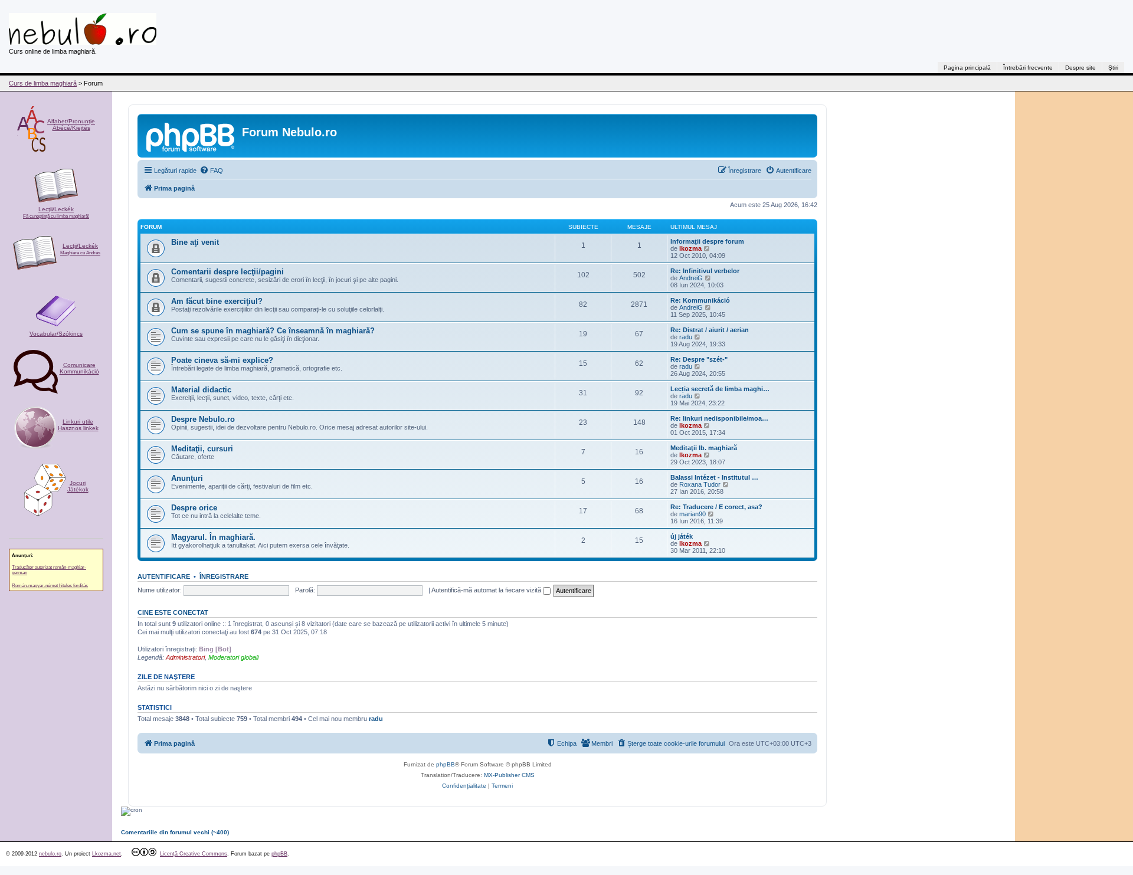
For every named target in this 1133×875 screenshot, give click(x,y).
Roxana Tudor (700, 484)
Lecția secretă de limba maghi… (719, 388)
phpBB (445, 764)
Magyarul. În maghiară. (213, 537)
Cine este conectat (172, 612)
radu (685, 336)
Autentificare (163, 576)
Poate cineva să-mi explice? (222, 360)
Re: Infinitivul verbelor (704, 270)
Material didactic (201, 389)
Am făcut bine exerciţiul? (217, 301)
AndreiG (691, 277)
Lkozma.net (106, 854)
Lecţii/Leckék (56, 212)
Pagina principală (967, 67)
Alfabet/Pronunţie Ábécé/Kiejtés (71, 124)
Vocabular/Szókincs (56, 333)
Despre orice (194, 507)
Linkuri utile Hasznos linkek (78, 424)
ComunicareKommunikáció (79, 368)
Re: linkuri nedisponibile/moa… (719, 418)
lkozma (690, 248)
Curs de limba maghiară (43, 83)
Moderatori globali (233, 657)
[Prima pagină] (191, 136)
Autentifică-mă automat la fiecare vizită (487, 590)
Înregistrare (223, 576)
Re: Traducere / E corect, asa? (716, 506)
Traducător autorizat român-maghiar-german (49, 570)
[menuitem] (211, 170)
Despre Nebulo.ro (203, 419)
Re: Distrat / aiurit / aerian (709, 329)
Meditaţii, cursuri (202, 448)
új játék (681, 536)
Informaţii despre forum (707, 241)
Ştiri (1113, 67)
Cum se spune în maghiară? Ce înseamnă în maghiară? (273, 330)
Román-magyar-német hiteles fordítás (50, 585)
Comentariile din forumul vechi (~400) (175, 832)
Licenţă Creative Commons (193, 854)
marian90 (692, 513)
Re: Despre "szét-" (699, 359)
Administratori (185, 657)
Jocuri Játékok (78, 486)
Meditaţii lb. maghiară (703, 447)
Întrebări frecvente (1028, 67)
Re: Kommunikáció (700, 300)
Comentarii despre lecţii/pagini (227, 271)
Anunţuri (187, 478)
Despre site (1080, 67)
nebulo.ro (50, 854)
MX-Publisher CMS (509, 775)
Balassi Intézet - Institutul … (714, 477)
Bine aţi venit (195, 242)
